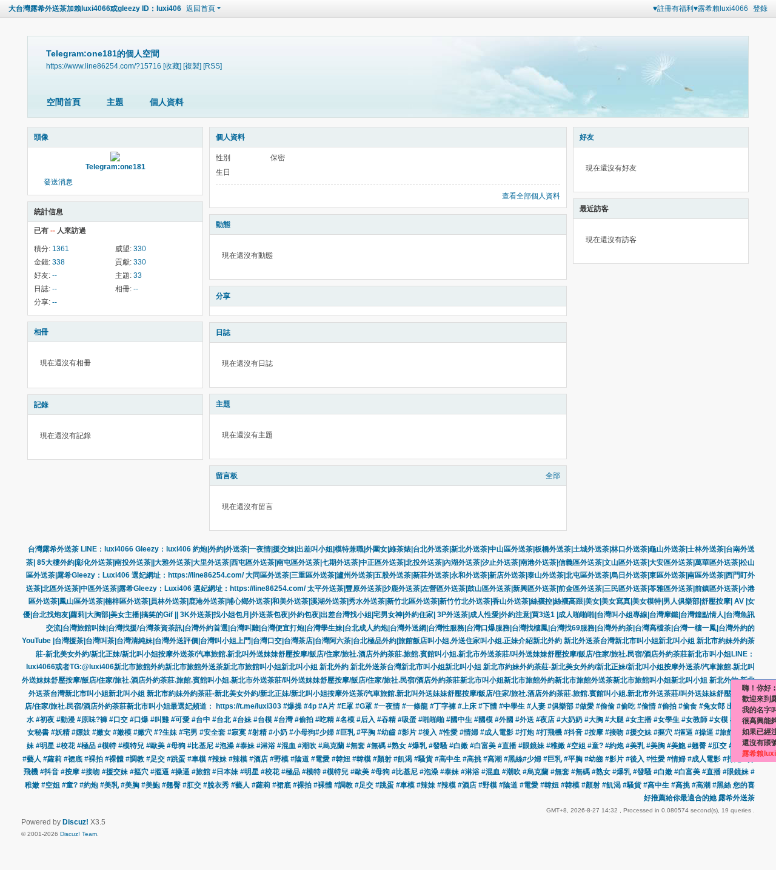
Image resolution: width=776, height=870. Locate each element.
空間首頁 (64, 102)
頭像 (41, 137)
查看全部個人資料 (531, 196)
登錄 (760, 8)
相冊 (41, 332)
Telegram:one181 (115, 167)
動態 (223, 224)
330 (139, 248)
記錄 (41, 404)
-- (54, 275)
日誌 (223, 332)
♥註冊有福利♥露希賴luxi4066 (700, 8)
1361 (60, 248)
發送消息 (58, 182)
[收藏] (172, 66)
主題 (115, 102)
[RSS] (212, 66)
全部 (553, 475)
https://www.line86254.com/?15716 (103, 66)
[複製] (192, 66)
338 (58, 262)
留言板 (227, 475)
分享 (223, 296)
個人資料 (167, 102)
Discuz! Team (78, 834)
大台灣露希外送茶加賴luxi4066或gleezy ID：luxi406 (94, 8)
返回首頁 (200, 8)
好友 (587, 137)
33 (137, 275)
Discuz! (75, 822)
